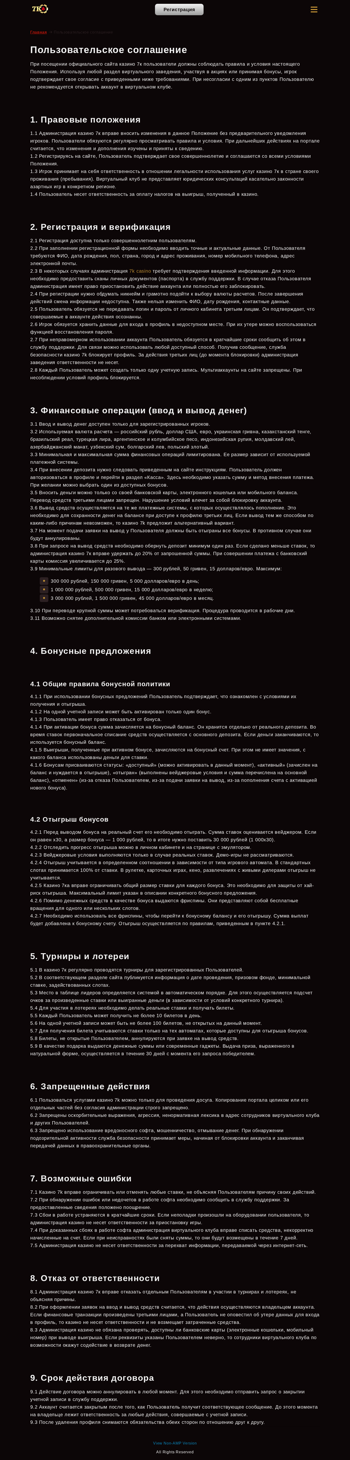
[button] (314, 9)
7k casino (140, 271)
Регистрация (179, 9)
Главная (38, 32)
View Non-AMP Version (175, 1443)
